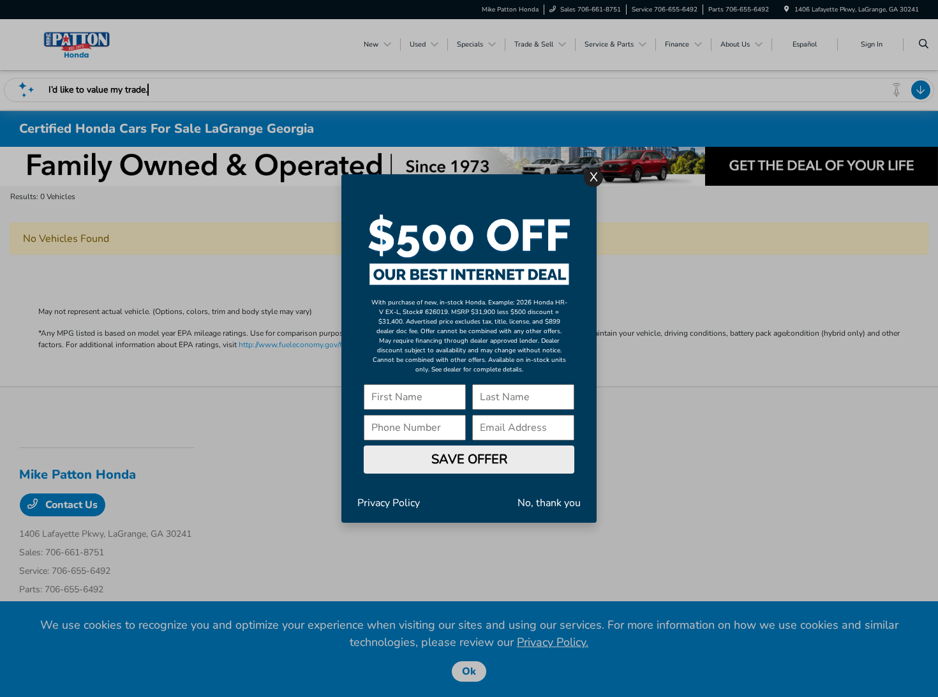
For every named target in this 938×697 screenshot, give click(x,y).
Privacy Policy (388, 503)
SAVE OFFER (469, 459)
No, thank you (549, 503)
